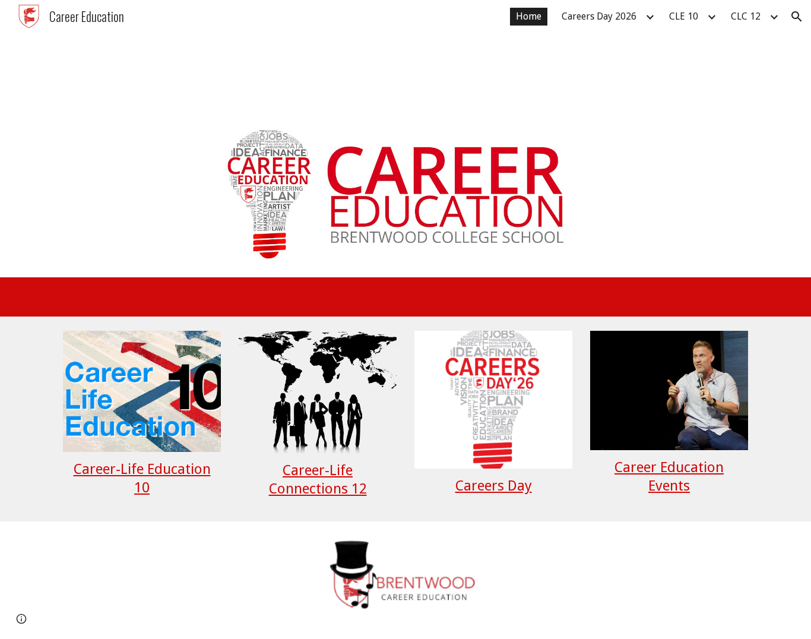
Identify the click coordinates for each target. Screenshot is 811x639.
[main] (142, 478)
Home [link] (528, 16)
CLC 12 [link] (746, 16)
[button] (797, 16)
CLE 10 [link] (683, 16)
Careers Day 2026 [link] (599, 16)
